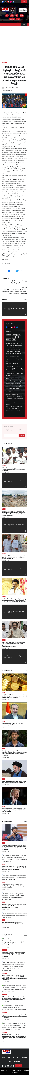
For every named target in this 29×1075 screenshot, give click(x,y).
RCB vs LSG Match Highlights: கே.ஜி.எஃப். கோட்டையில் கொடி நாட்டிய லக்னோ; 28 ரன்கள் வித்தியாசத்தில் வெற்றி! (14, 75)
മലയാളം (12, 19)
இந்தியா (14, 334)
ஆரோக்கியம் (8, 334)
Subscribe (19, 1066)
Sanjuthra (8, 87)
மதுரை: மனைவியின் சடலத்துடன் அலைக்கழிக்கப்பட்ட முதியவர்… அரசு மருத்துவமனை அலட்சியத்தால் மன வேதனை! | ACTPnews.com (14, 557)
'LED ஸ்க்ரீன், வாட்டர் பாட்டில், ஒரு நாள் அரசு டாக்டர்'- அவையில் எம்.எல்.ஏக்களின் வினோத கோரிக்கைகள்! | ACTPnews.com (13, 469)
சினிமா (3, 864)
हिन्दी (17, 15)
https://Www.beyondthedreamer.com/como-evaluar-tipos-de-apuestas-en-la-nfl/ (14, 394)
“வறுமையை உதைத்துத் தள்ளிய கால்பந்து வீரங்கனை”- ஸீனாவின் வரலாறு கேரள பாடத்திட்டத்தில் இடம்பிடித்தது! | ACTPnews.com (14, 1016)
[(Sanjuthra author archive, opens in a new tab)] (3, 88)
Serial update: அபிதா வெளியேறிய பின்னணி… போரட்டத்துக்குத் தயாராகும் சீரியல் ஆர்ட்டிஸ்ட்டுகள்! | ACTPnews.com (13, 923)
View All (25, 299)
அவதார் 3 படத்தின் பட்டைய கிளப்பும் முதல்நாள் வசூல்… (14, 359)
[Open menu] (3, 24)
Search (22, 435)
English (12, 15)
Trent (7, 378)
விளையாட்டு (4, 62)
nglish (24, 1)
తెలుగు (21, 15)
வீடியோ (14, 339)
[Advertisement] (14, 43)
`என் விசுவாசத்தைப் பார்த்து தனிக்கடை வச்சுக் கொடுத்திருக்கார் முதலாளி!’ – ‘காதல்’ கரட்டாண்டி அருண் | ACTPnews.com (13, 886)
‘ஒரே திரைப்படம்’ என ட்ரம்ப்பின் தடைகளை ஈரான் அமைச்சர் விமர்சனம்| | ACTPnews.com (12, 724)
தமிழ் (7, 15)
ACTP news (26, 1070)
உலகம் (19, 334)
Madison (8, 343)
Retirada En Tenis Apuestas (13, 367)
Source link (5, 259)
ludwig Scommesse (11, 356)
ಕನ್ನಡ (18, 19)
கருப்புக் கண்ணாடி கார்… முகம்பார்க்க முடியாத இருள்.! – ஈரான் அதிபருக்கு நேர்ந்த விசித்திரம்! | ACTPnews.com (14, 781)
